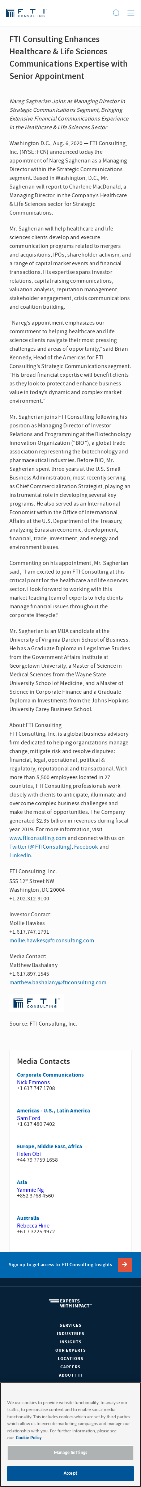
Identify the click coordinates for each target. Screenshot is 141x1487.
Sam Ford (28, 1118)
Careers (70, 1367)
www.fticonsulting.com (37, 838)
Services (71, 1325)
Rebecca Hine (33, 1225)
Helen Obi (29, 1154)
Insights (71, 1342)
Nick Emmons (33, 1082)
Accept (70, 1473)
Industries (71, 1334)
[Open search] (116, 13)
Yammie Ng (30, 1190)
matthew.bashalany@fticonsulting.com (58, 982)
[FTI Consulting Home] (26, 13)
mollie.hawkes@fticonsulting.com (51, 940)
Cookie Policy (29, 1438)
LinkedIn (20, 855)
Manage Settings (70, 1452)
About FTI (70, 1375)
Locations (71, 1359)
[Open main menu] (131, 13)
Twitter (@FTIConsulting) (40, 846)
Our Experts (70, 1350)
